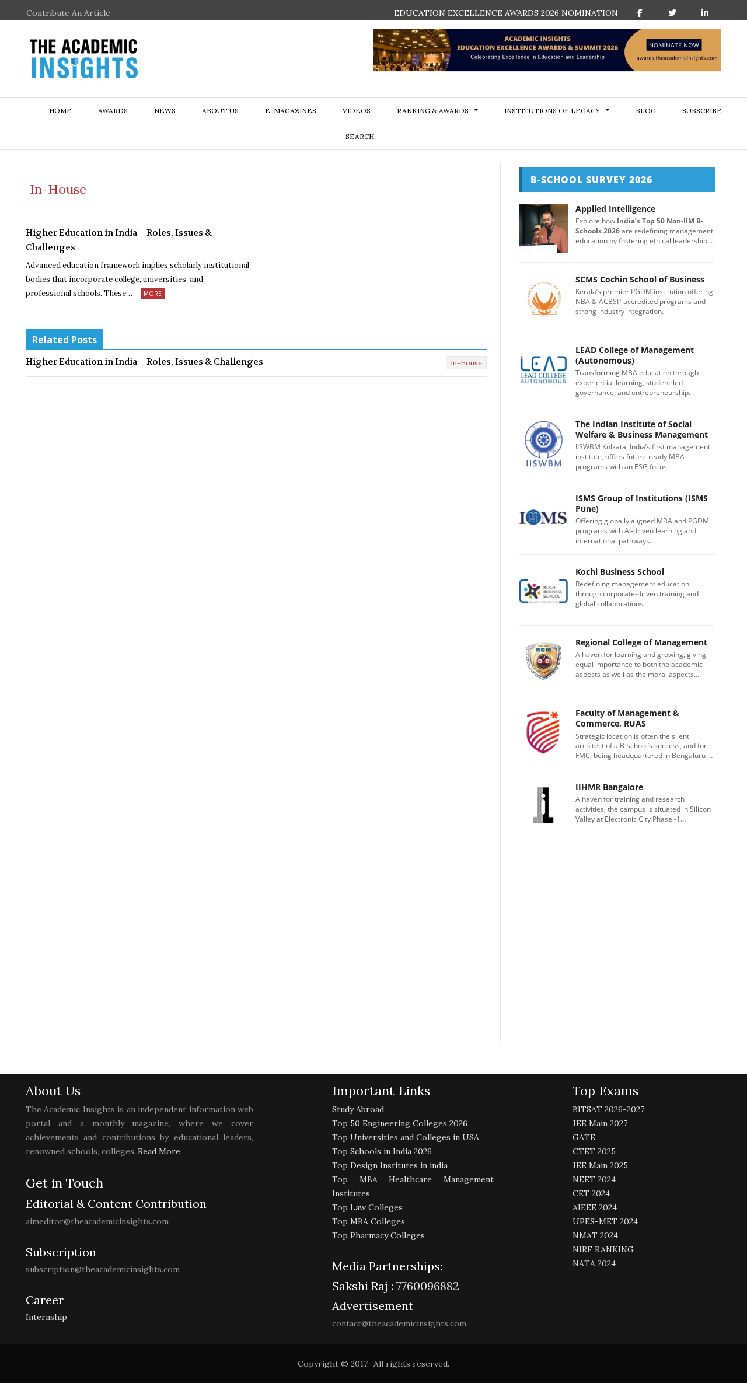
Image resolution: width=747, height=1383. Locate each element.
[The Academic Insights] (84, 59)
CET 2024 (591, 1193)
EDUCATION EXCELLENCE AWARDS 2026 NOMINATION (506, 13)
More (153, 293)
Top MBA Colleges (368, 1221)
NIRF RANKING (603, 1249)
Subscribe (702, 110)
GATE (584, 1137)
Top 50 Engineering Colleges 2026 (399, 1123)
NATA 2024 (594, 1263)
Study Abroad (358, 1109)
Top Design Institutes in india (390, 1165)
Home (60, 110)
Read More (159, 1151)
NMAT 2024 (595, 1235)
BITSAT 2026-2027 (608, 1109)
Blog (646, 110)
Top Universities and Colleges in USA (405, 1137)
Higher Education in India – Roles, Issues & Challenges (119, 240)
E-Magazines (290, 110)
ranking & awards (433, 110)
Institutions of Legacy (552, 110)
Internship (46, 1317)
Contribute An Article (68, 13)
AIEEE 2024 (595, 1207)
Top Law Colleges (367, 1207)
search (359, 136)
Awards (113, 110)
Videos (357, 110)
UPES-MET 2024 (605, 1221)
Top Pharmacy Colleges (378, 1235)
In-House (466, 362)
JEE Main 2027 (600, 1123)
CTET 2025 (594, 1151)
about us (220, 110)
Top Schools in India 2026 (382, 1151)
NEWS (165, 110)
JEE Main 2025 (600, 1165)
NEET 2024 (594, 1179)
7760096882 (426, 1286)
